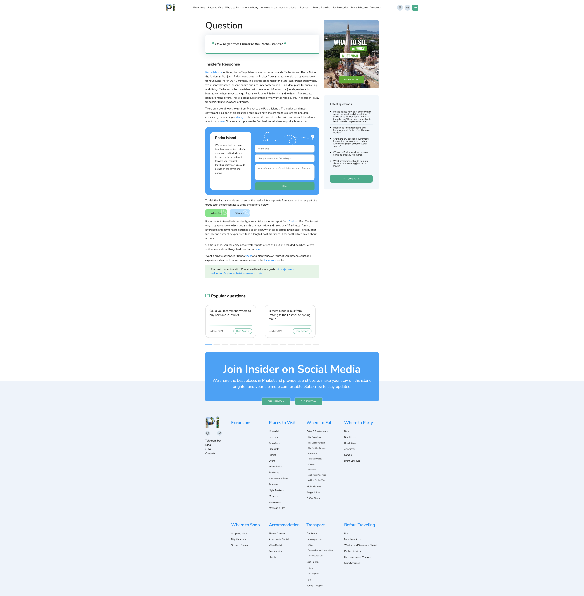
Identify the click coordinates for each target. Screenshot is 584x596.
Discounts (375, 7)
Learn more (351, 79)
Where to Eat (232, 7)
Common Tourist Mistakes (357, 557)
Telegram (239, 213)
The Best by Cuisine (316, 448)
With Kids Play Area (317, 474)
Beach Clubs (350, 443)
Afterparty (349, 449)
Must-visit (274, 431)
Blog (208, 445)
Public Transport (314, 585)
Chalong (294, 221)
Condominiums (277, 551)
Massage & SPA (277, 508)
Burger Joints (313, 492)
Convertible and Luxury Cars (320, 550)
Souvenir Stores (239, 545)
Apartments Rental (279, 539)
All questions (351, 178)
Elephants (274, 449)
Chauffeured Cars (315, 555)
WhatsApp (216, 213)
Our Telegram (308, 401)
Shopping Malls (239, 533)
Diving (272, 461)
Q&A (208, 449)
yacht (248, 256)
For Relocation (340, 7)
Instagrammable (315, 458)
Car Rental (312, 533)
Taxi (308, 579)
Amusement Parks (278, 478)
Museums (274, 496)
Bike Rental (312, 562)
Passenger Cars (315, 539)
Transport (305, 7)
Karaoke (348, 455)
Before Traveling (321, 7)
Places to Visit (215, 7)
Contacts (210, 453)
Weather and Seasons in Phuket (360, 545)
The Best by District (316, 442)
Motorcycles (313, 573)
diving (239, 117)
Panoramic (312, 453)
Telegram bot (213, 440)
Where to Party (250, 7)
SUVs (310, 545)
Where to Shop (269, 7)
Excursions (199, 7)
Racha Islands (213, 72)
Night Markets (276, 490)
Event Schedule (359, 7)
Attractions (274, 443)
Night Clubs (350, 437)
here (222, 121)
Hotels (272, 557)
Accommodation (288, 7)
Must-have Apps (353, 539)
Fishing (272, 455)
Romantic (312, 469)
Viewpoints (275, 502)
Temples (273, 484)
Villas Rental (275, 545)
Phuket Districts (277, 533)
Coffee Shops (313, 498)
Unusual (311, 464)
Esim (346, 533)
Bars (346, 431)
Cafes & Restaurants (317, 431)
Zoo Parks (274, 472)
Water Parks (275, 466)
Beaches (273, 437)
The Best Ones (314, 437)
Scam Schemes (352, 563)
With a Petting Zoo (316, 480)
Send (284, 186)
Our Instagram (276, 401)
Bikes (310, 568)
